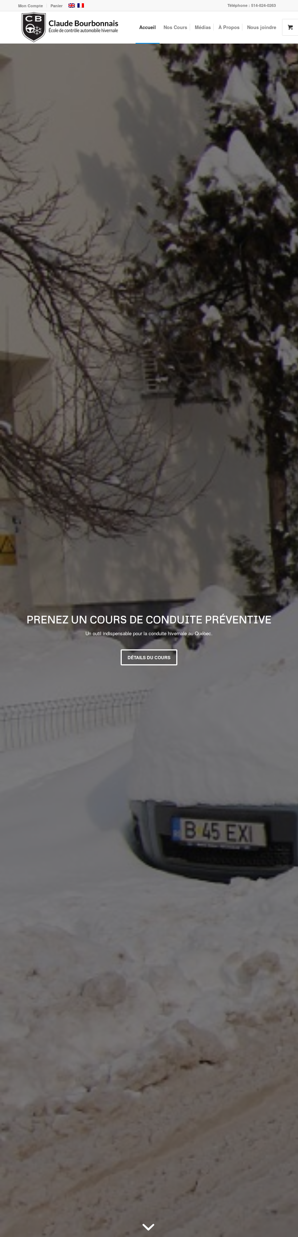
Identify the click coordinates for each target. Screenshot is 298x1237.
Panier (57, 5)
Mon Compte (30, 5)
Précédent (16, 640)
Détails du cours (149, 657)
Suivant (282, 640)
